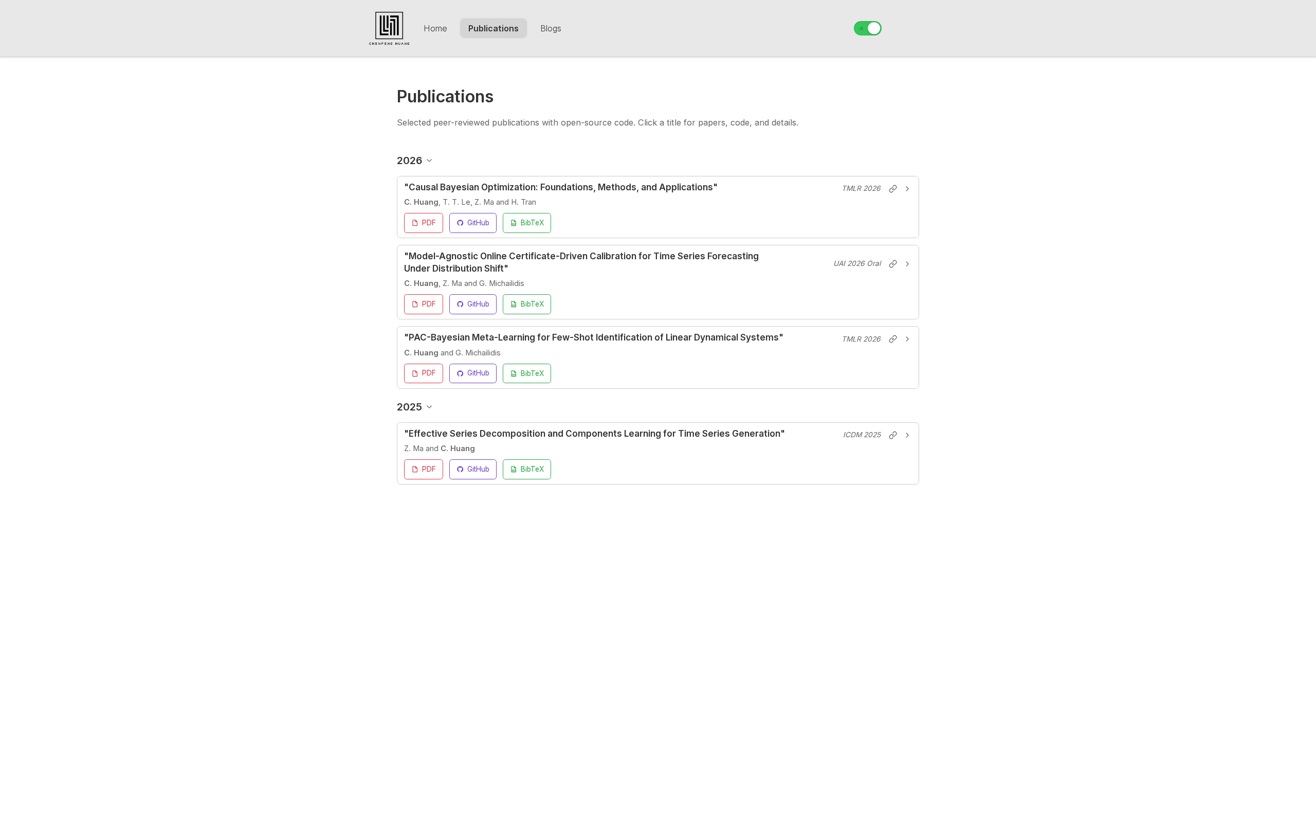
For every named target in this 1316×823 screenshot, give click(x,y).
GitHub (478, 222)
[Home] (389, 28)
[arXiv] (893, 435)
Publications (493, 28)
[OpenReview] (893, 189)
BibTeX (532, 223)
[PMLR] (893, 264)
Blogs (550, 28)
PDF (429, 222)
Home (435, 28)
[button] (657, 188)
